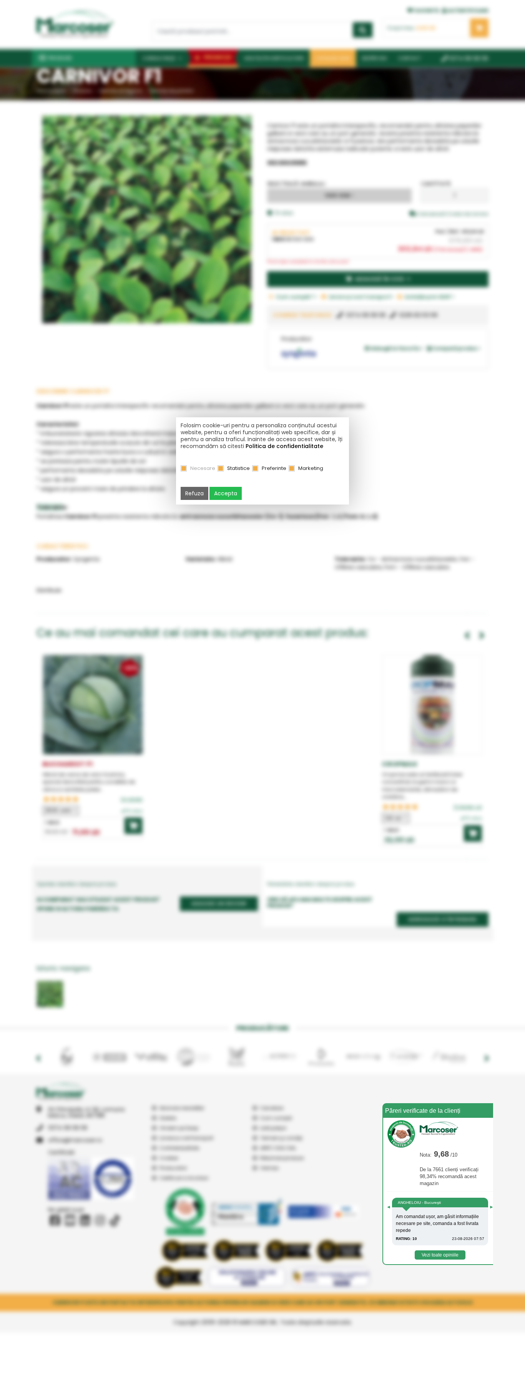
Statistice (238, 468)
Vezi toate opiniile (440, 1255)
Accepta (225, 493)
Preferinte (274, 468)
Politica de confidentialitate (284, 446)
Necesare (202, 468)
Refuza (194, 493)
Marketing (310, 468)
